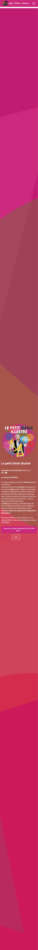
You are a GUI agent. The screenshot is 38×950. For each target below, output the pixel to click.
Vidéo (5, 537)
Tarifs (16, 537)
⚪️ (6, 473)
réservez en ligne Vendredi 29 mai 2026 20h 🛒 (19, 529)
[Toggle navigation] (33, 3)
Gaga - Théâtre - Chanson (19, 3)
